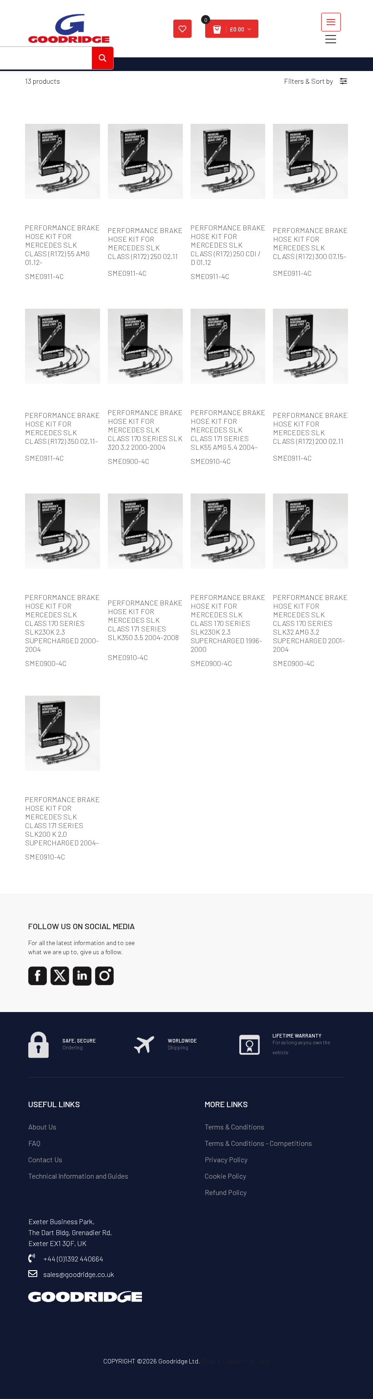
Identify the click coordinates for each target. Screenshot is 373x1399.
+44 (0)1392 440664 (73, 1258)
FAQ (34, 1143)
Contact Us (45, 1159)
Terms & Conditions (234, 1126)
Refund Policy (226, 1192)
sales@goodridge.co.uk (78, 1274)
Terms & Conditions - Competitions (258, 1143)
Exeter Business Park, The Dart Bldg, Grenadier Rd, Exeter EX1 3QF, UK (70, 1232)
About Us (42, 1126)
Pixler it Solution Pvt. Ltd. (236, 1361)
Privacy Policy (226, 1159)
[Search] (102, 58)
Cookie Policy (225, 1175)
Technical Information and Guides (78, 1175)
